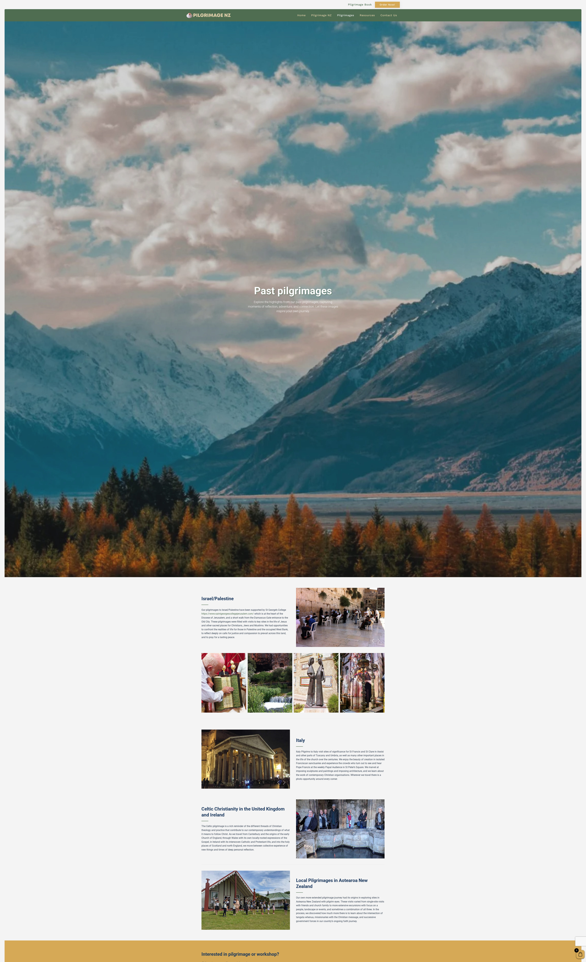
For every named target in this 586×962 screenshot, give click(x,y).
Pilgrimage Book (360, 4)
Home (301, 15)
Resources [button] (367, 15)
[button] (373, 641)
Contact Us (388, 15)
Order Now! (387, 4)
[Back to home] (209, 15)
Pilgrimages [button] (345, 15)
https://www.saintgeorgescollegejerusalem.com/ (227, 613)
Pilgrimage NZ (321, 15)
